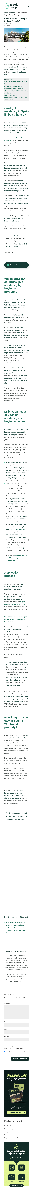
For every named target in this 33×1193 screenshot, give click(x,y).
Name (6, 1022)
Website (6, 1036)
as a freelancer (20, 529)
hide (11, 79)
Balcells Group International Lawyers (15, 23)
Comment (7, 1003)
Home (6, 12)
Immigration (12, 12)
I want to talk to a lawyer (18, 265)
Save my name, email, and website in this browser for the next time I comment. (15, 1047)
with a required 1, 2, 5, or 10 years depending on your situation (16, 558)
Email (6, 1029)
